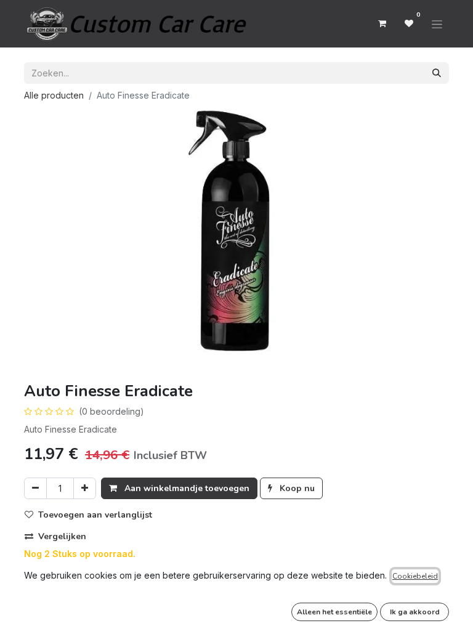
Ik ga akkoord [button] (415, 612)
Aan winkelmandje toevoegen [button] (185, 488)
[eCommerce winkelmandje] (382, 23)
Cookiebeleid (415, 576)
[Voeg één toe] (84, 488)
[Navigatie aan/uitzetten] (437, 23)
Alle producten (54, 95)
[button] (93, 515)
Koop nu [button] (296, 488)
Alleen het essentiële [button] (334, 612)
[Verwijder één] (35, 488)
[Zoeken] (436, 73)
